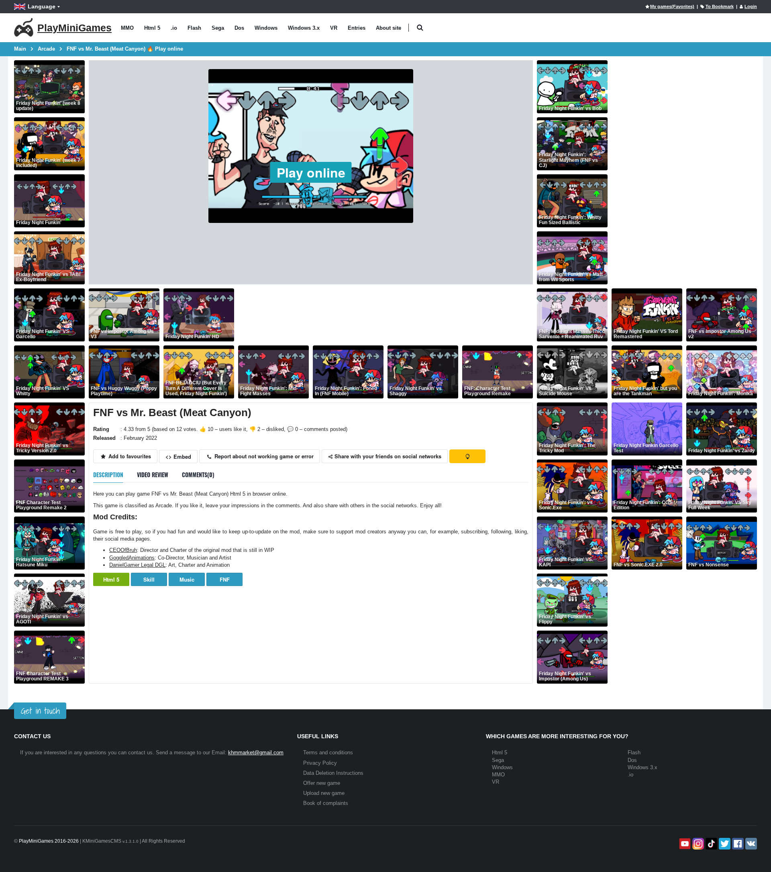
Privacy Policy (320, 763)
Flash (194, 28)
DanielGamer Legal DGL (137, 565)
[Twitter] (723, 844)
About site (388, 28)
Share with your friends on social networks (387, 456)
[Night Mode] (467, 456)
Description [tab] (108, 474)
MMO (127, 28)
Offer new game (321, 783)
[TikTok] (710, 844)
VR (333, 28)
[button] (420, 28)
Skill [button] (149, 579)
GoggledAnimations (132, 558)
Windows (266, 28)
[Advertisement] (384, 314)
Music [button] (186, 579)
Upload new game (324, 793)
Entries (356, 28)
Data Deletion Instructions (333, 773)
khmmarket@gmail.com (256, 752)
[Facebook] (737, 844)
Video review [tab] (152, 474)
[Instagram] (697, 844)
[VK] (750, 844)
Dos (239, 28)
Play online (311, 172)
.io (174, 28)
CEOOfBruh (123, 550)
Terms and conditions (328, 752)
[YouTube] (684, 844)
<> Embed (178, 456)
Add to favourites (129, 456)
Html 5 (152, 28)
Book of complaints (325, 803)
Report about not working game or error (263, 456)
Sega (218, 28)
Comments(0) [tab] (198, 474)
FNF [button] (225, 579)
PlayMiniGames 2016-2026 (49, 841)
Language (41, 6)
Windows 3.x (304, 28)
